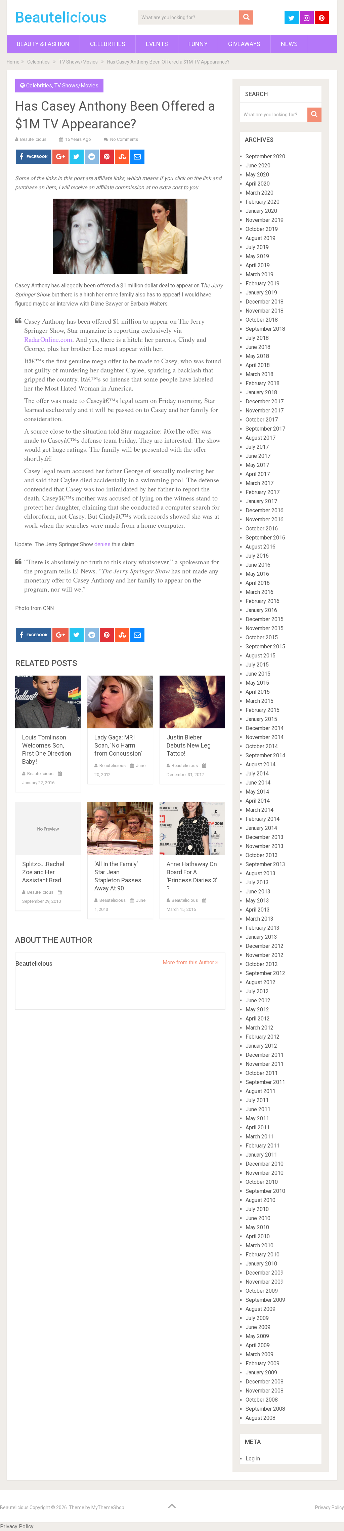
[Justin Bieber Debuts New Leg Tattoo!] (192, 702)
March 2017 (259, 483)
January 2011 (261, 1155)
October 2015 (262, 637)
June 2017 (258, 456)
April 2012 (258, 1018)
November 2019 (265, 220)
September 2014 (265, 755)
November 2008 (265, 1390)
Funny (198, 43)
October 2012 (262, 964)
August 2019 (260, 238)
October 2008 (262, 1400)
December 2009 (265, 1273)
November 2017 (265, 410)
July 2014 (257, 773)
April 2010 (258, 1236)
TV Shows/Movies (78, 62)
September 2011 (265, 1082)
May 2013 (257, 900)
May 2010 (257, 1227)
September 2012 (265, 973)
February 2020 (263, 202)
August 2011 (260, 1091)
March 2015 (259, 701)
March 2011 (259, 1136)
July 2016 (257, 556)
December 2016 (265, 510)
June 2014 (258, 782)
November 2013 (265, 846)
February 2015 (263, 710)
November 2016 (265, 519)
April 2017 (258, 474)
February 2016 (263, 601)
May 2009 (257, 1336)
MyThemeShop (107, 1507)
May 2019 (257, 256)
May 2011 (257, 1118)
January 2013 (261, 937)
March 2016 (259, 592)
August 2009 (260, 1309)
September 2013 (265, 864)
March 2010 (259, 1245)
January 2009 (261, 1372)
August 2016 (260, 546)
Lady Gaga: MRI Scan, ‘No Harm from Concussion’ (118, 745)
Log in (253, 1458)
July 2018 (257, 338)
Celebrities (107, 43)
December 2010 (265, 1164)
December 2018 (265, 301)
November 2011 (265, 1064)
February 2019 (263, 283)
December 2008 (265, 1381)
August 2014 (260, 764)
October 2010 (262, 1182)
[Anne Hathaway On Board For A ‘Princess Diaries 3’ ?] (192, 828)
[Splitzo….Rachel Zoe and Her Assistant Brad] (48, 828)
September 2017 (265, 429)
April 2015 (258, 692)
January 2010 (261, 1263)
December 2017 (265, 401)
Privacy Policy (329, 1507)
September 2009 (265, 1300)
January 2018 (261, 392)
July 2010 (257, 1209)
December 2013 (265, 837)
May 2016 (257, 574)
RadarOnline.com (48, 339)
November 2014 (265, 737)
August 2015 (260, 655)
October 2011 (262, 1073)
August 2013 (260, 873)
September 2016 (265, 537)
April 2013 (258, 909)
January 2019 (261, 292)
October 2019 (262, 229)
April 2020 (258, 183)
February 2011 (263, 1145)
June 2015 (258, 674)
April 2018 (258, 365)
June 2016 (258, 565)
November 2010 (265, 1173)
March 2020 (259, 193)
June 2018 (258, 347)
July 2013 (257, 882)
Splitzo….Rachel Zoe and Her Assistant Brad (43, 872)
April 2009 (258, 1345)
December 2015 (265, 619)
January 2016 (261, 610)
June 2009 (258, 1327)
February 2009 (263, 1363)
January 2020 (261, 211)
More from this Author (189, 962)
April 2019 (258, 265)
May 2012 (257, 1009)
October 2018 (262, 320)
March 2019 (259, 274)
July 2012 (257, 991)
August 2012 (260, 982)
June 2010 (258, 1218)
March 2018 (259, 374)
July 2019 (257, 247)
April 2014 (258, 801)
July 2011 (257, 1100)
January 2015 (261, 719)
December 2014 (265, 728)
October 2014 (262, 746)
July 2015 (257, 664)
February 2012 (263, 1037)
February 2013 (263, 928)
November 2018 (265, 311)
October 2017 (262, 419)
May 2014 (257, 792)
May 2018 (257, 356)
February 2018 (263, 383)
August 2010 (260, 1200)
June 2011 (258, 1109)
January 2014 (261, 828)
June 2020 (258, 165)
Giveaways (244, 43)
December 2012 (265, 946)
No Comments (124, 139)
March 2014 (259, 810)
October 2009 (262, 1291)
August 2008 (260, 1418)
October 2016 (262, 528)
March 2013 (259, 919)
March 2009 (259, 1354)
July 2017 (257, 447)
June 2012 (258, 1000)
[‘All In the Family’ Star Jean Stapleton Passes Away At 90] (120, 828)
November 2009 (265, 1282)
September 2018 (265, 329)
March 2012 (259, 1027)
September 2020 (265, 156)
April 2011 (258, 1127)
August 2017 (260, 438)
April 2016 (258, 583)
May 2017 (257, 465)
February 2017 (263, 492)
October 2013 (262, 855)
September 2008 (265, 1409)
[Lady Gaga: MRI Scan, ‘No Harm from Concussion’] (120, 702)
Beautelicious (60, 17)
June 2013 (258, 891)
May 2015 (257, 683)
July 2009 (257, 1318)
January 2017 (261, 501)
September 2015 (265, 646)
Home (13, 62)
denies (102, 544)
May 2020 (257, 174)
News (289, 43)
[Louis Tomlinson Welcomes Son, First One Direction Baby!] (48, 702)
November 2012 (265, 955)
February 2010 (263, 1254)
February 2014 (263, 819)
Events (157, 43)
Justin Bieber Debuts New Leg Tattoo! (189, 745)
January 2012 (261, 1046)
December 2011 (265, 1055)
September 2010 (265, 1191)
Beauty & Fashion (43, 43)
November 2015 (265, 628)
